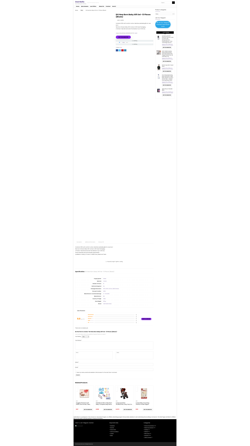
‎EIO (104, 296)
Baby (82, 10)
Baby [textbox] (164, 14)
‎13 (103, 283)
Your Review (78, 340)
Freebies (146, 429)
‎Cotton (105, 281)
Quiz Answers (84, 6)
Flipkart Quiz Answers (148, 427)
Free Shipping (80, 14)
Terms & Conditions (114, 431)
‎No (104, 286)
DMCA (111, 435)
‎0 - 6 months (106, 293)
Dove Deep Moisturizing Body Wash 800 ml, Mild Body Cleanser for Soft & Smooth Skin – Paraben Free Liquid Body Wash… (167, 77)
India (123, 42)
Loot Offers (93, 6)
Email (76, 367)
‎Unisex (104, 278)
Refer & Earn (147, 433)
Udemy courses (147, 437)
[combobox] (165, 14)
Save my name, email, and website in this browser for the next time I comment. (97, 372)
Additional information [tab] (90, 242)
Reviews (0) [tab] (101, 242)
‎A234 (104, 291)
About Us (101, 6)
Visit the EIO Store (107, 303)
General (146, 431)
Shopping (146, 435)
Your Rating (78, 336)
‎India (104, 298)
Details (136, 33)
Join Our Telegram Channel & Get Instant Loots (163, 24)
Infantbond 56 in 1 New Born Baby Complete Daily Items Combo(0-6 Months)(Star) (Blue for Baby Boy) (104, 405)
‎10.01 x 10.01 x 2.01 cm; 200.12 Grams (111, 288)
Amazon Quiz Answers (149, 425)
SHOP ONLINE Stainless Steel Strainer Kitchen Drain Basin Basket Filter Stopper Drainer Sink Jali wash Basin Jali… (167, 54)
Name (77, 362)
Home (77, 6)
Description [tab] (79, 242)
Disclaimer (112, 425)
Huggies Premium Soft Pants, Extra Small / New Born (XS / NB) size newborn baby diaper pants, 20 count (84, 405)
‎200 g (104, 301)
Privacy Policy (113, 429)
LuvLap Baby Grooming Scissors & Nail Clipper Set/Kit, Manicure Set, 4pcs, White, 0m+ (144, 405)
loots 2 (114, 6)
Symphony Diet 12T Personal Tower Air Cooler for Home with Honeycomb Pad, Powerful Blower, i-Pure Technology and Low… (168, 39)
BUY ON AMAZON (123, 37)
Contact (108, 6)
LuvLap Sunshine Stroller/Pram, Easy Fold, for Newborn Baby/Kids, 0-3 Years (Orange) (124, 405)
